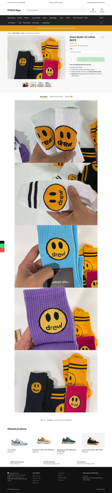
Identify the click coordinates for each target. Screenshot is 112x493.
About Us (60, 475)
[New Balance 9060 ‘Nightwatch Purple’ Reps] (68, 440)
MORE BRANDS (16, 33)
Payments (35, 483)
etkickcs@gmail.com (18, 477)
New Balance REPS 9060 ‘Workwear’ (43, 450)
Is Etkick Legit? (62, 478)
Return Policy (36, 476)
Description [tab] (44, 96)
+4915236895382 (20, 475)
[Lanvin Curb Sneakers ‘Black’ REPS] (93, 440)
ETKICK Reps (14, 10)
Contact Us (36, 480)
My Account (93, 11)
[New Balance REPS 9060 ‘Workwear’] (43, 440)
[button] (63, 38)
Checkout (101, 11)
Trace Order (61, 473)
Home (9, 33)
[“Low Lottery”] (19, 440)
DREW (22, 33)
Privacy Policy (36, 478)
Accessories (57, 420)
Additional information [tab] (56, 96)
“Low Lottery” (12, 450)
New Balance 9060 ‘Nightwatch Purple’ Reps (66, 450)
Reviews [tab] (67, 96)
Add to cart (90, 59)
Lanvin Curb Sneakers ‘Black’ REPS (92, 450)
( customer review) (83, 45)
